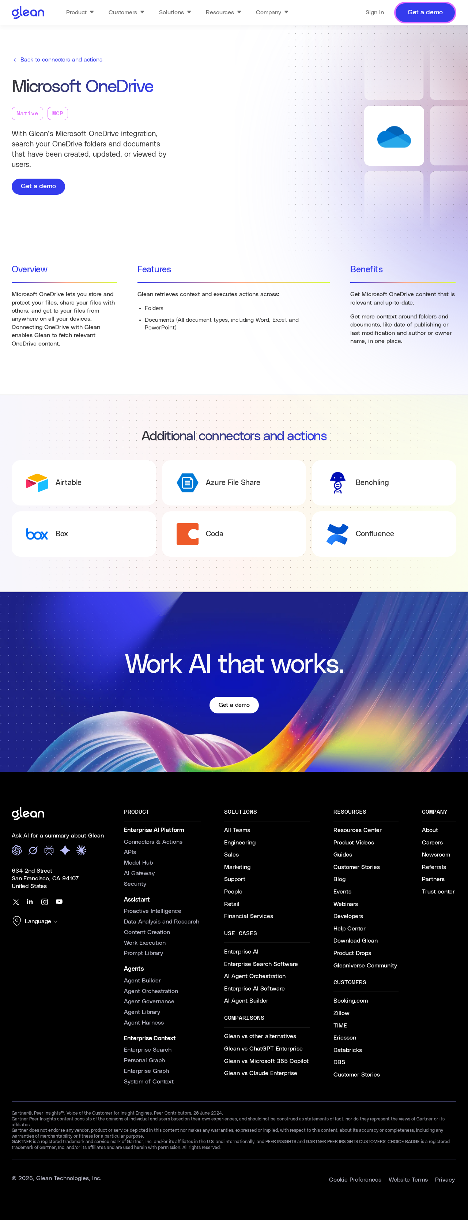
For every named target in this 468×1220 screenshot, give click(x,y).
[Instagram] (44, 902)
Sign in (375, 12)
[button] (36, 922)
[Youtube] (59, 902)
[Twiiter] (15, 902)
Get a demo (38, 186)
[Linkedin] (30, 902)
